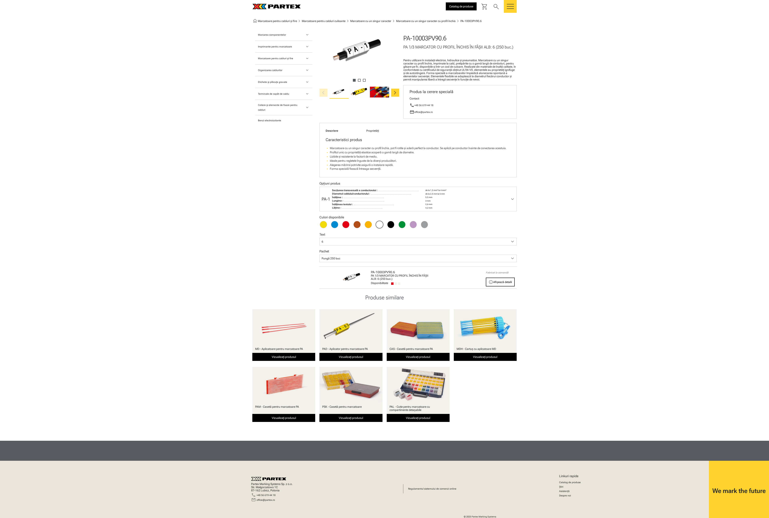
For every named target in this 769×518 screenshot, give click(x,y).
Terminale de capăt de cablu (273, 93)
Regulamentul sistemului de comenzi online (432, 488)
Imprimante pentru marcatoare (275, 46)
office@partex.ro (423, 112)
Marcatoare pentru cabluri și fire (275, 58)
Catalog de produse (570, 482)
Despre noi (565, 495)
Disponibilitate (379, 283)
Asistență (564, 491)
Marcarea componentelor (272, 34)
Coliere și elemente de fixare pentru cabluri (277, 107)
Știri (561, 486)
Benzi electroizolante (269, 120)
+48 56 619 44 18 (423, 105)
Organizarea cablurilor (270, 70)
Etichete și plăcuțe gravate (272, 82)
